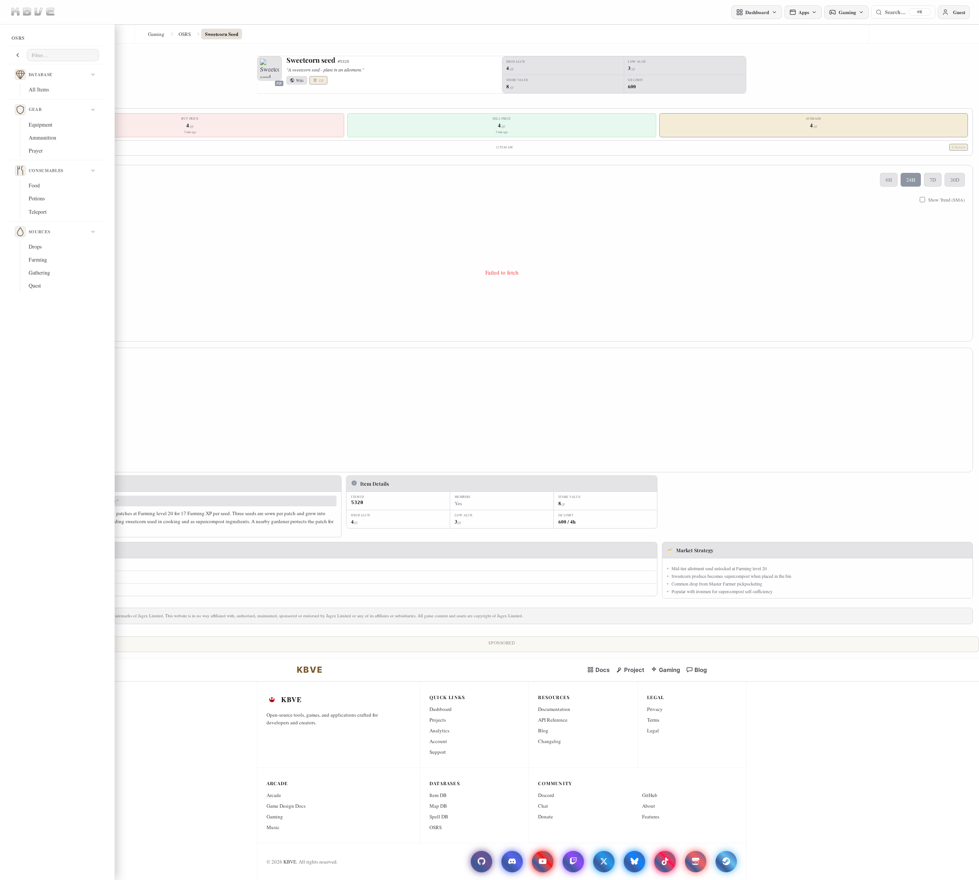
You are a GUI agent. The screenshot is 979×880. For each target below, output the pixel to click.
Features (650, 816)
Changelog (549, 741)
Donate (545, 816)
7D (933, 179)
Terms (653, 719)
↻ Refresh (958, 147)
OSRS (185, 34)
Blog (543, 730)
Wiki (300, 80)
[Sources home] (20, 231)
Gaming (156, 34)
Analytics (439, 730)
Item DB (438, 795)
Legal (653, 730)
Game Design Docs (286, 805)
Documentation (554, 709)
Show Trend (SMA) (946, 200)
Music (273, 827)
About (648, 805)
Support (437, 751)
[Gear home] (20, 109)
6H (889, 179)
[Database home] (20, 74)
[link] (310, 670)
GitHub (649, 795)
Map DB (438, 805)
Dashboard (440, 709)
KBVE (289, 861)
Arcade (274, 795)
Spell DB (438, 816)
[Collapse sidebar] (17, 55)
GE (321, 80)
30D (954, 179)
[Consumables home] (20, 170)
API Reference (553, 719)
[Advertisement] (266, 412)
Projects (437, 719)
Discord (546, 795)
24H (910, 179)
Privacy (655, 709)
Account (438, 741)
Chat (543, 805)
